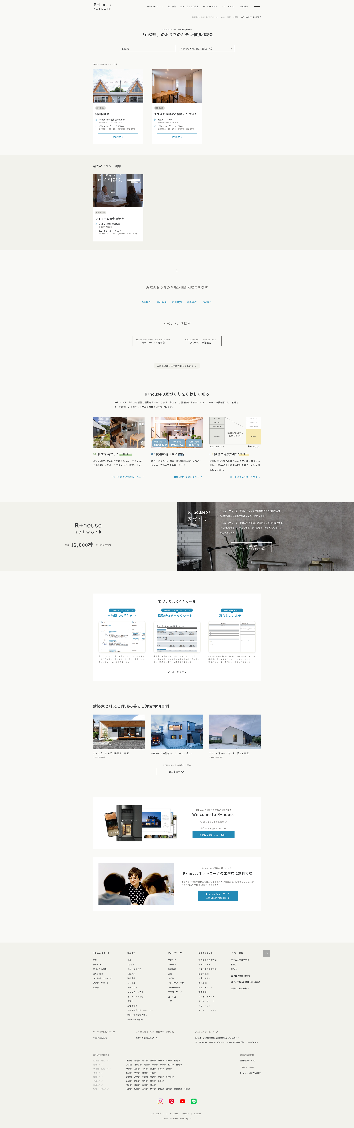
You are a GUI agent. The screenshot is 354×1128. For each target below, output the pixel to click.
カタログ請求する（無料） (213, 834)
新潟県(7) (146, 302)
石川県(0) (177, 302)
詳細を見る (118, 136)
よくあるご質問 (172, 1113)
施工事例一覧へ (177, 771)
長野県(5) (207, 302)
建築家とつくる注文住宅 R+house (205, 17)
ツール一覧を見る (177, 671)
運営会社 (197, 1113)
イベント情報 (226, 17)
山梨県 (235, 17)
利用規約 (185, 1113)
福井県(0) (192, 302)
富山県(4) (162, 302)
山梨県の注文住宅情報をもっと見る (177, 365)
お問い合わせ (156, 1113)
